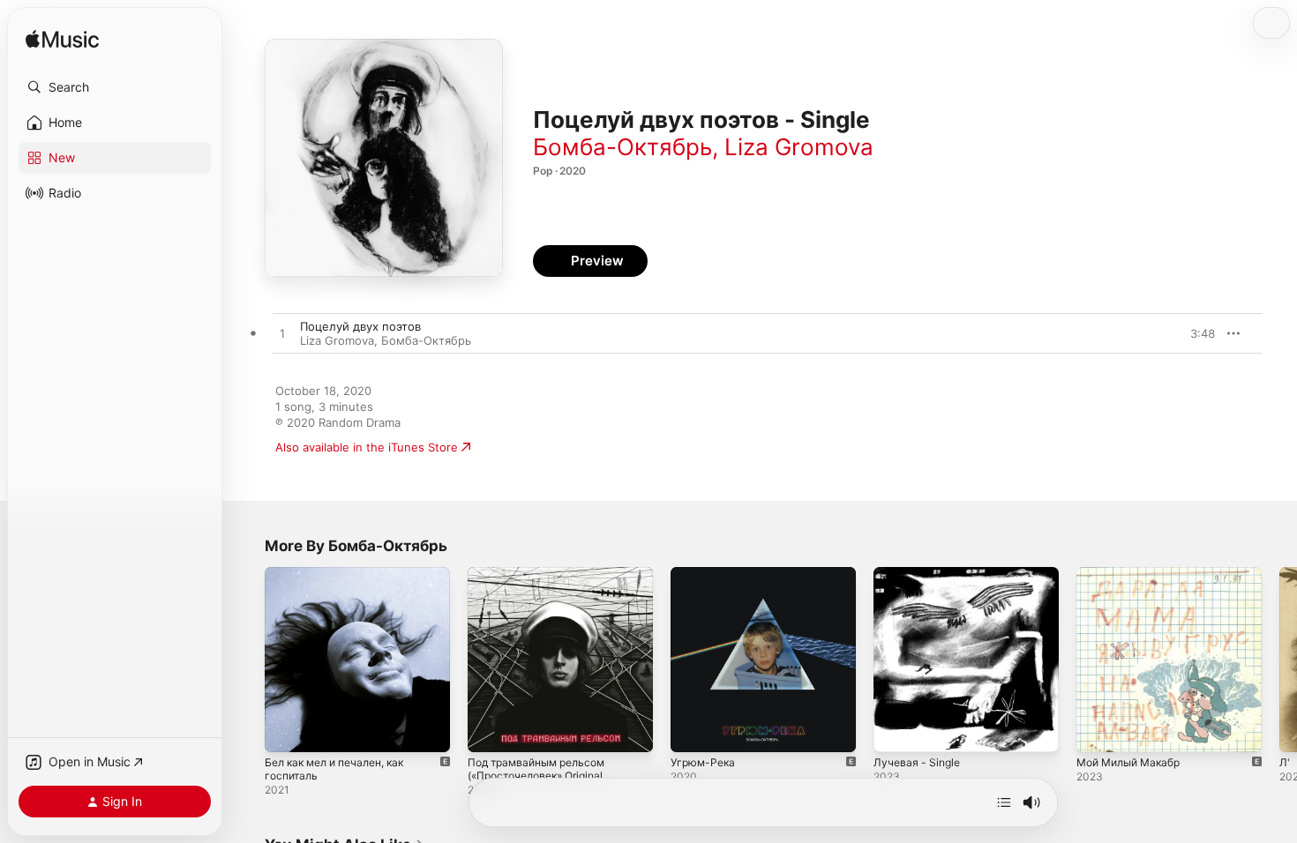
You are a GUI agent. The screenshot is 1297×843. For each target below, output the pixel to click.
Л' (1284, 762)
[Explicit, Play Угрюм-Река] (692, 730)
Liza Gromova (798, 146)
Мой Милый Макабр (1134, 574)
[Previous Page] (247, 660)
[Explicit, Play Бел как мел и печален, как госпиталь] (287, 730)
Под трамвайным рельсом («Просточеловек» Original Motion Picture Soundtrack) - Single (548, 595)
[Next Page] (1279, 660)
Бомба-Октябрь (622, 146)
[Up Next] (1004, 802)
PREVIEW (1195, 333)
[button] (114, 87)
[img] (62, 40)
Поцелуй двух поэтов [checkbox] (360, 326)
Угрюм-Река (705, 574)
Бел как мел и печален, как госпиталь (344, 581)
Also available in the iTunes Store (366, 447)
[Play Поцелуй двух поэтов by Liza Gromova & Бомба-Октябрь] (282, 334)
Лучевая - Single (919, 574)
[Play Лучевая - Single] (895, 730)
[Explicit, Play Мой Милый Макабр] (1098, 730)
